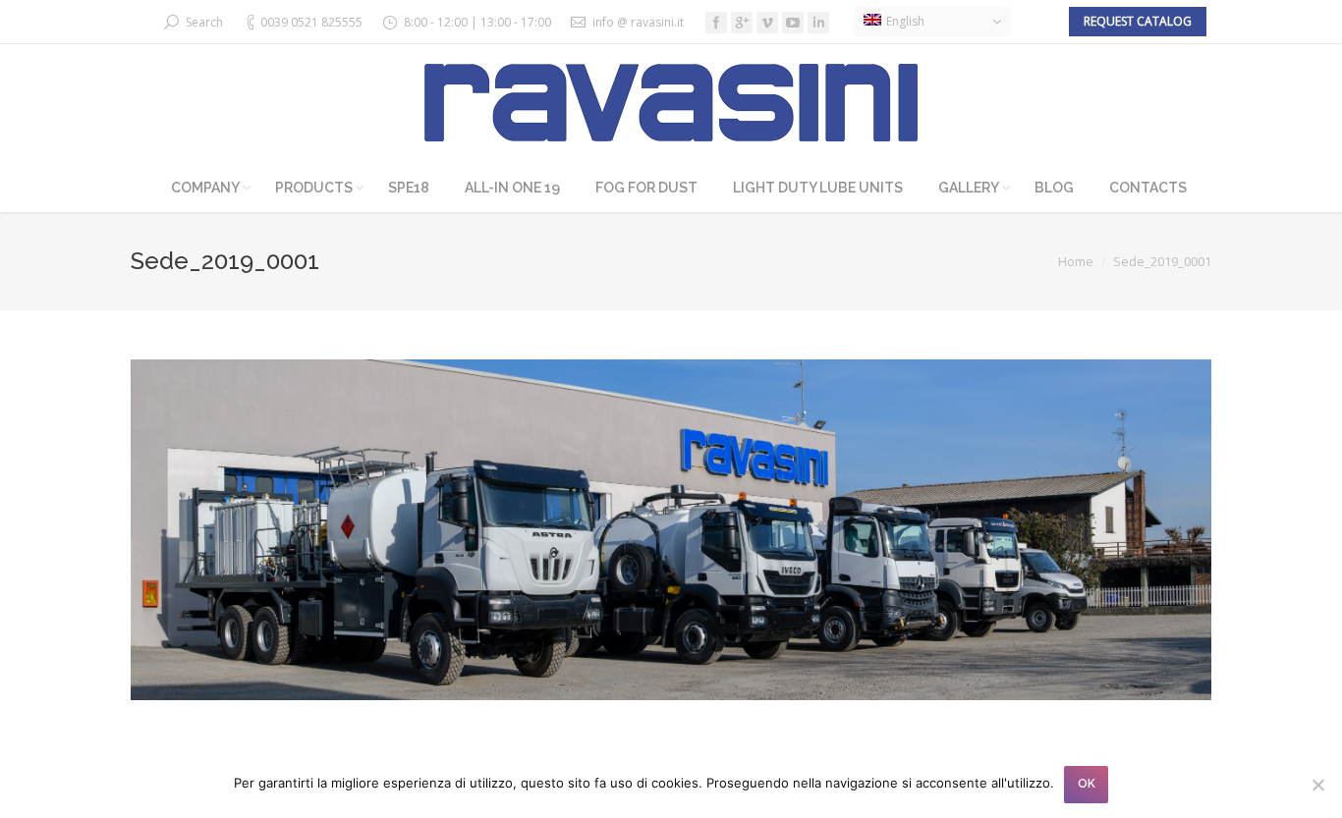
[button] (932, 21)
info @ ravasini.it (638, 22)
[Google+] (742, 22)
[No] (1317, 784)
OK (1086, 784)
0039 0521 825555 (311, 22)
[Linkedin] (818, 22)
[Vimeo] (767, 22)
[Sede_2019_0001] (671, 529)
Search (204, 22)
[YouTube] (793, 22)
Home (1075, 261)
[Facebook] (716, 22)
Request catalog (1138, 21)
